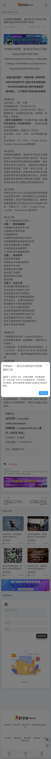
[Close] (47, 365)
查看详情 (43, 393)
